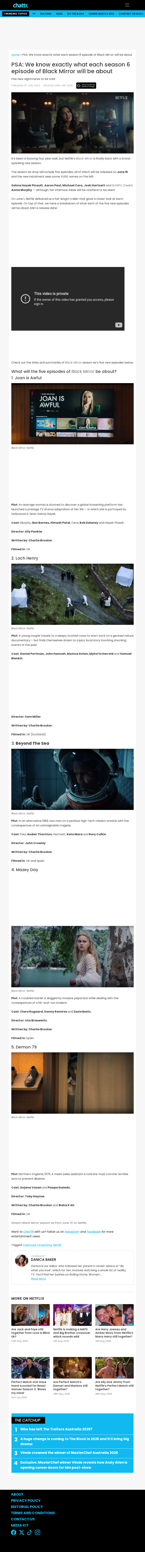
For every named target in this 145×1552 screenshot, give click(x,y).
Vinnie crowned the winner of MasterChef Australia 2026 (69, 1452)
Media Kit (20, 1525)
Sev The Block (75, 13)
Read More (38, 1279)
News (59, 13)
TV (34, 13)
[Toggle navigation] (127, 5)
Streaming (44, 1245)
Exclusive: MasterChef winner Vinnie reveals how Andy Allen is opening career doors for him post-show (73, 1465)
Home (15, 55)
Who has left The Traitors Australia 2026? (56, 1429)
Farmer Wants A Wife (101, 13)
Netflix (57, 1245)
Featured (45, 13)
